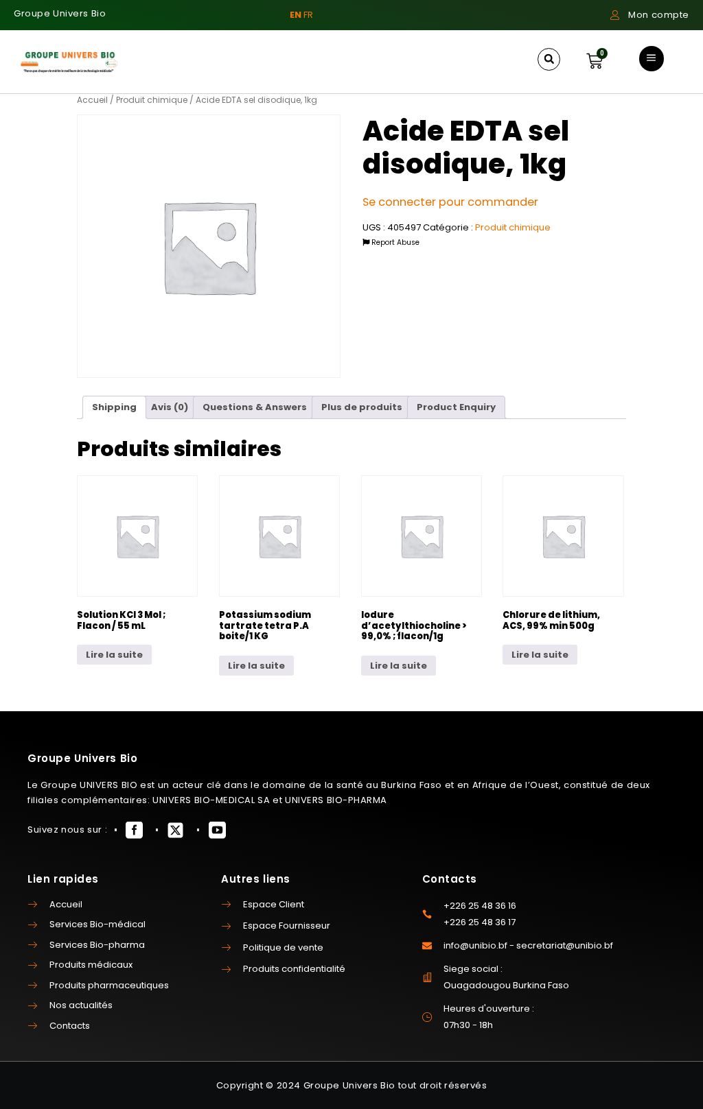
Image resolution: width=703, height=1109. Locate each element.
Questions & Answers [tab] (255, 407)
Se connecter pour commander (450, 202)
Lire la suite (114, 654)
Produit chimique (151, 100)
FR (308, 14)
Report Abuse (394, 242)
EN (295, 14)
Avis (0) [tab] (169, 407)
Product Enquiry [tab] (456, 407)
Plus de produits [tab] (361, 407)
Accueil (92, 100)
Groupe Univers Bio (60, 13)
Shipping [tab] (114, 407)
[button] (549, 59)
